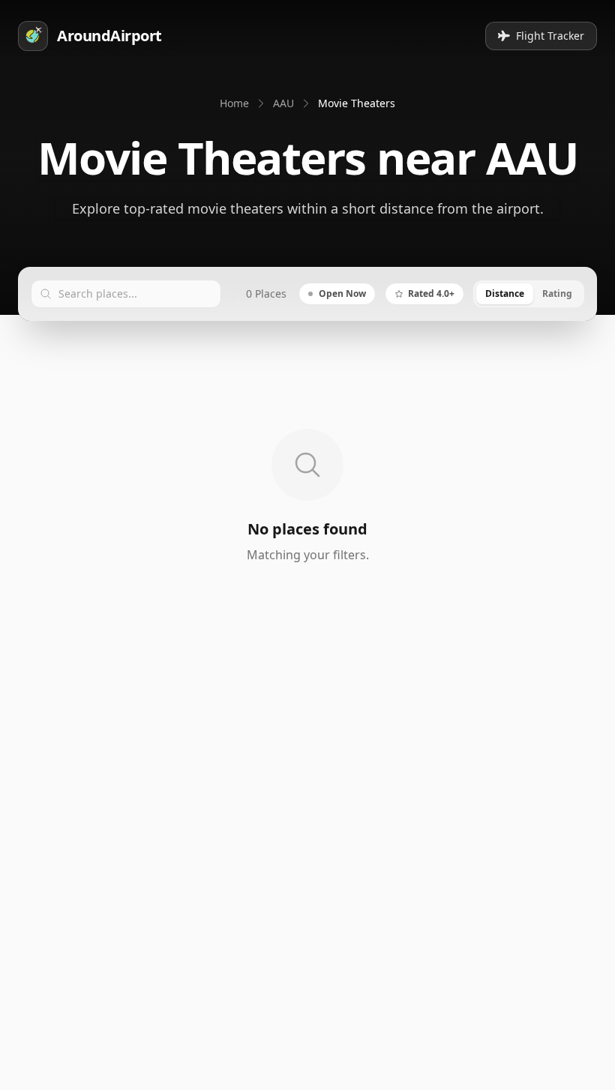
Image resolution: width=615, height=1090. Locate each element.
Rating (557, 293)
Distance (504, 293)
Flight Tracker (550, 35)
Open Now (342, 293)
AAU (283, 103)
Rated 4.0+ (431, 293)
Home (234, 103)
